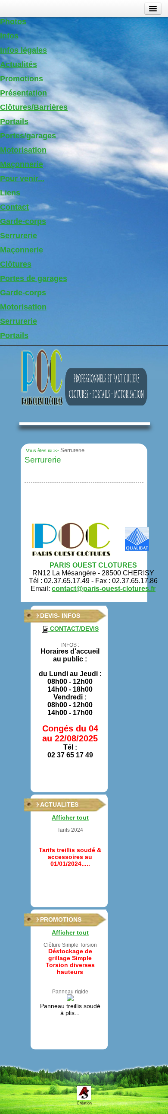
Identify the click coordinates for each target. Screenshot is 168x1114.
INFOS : (70, 645)
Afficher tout (70, 817)
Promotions (21, 78)
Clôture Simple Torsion (70, 945)
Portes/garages (28, 135)
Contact (14, 207)
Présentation (23, 93)
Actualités (18, 64)
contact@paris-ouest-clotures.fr (104, 588)
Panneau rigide (70, 991)
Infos (9, 36)
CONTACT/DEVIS (73, 628)
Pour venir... (22, 178)
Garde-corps (23, 221)
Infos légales (23, 50)
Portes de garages (33, 278)
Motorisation (23, 150)
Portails (14, 121)
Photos (13, 21)
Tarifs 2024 (70, 830)
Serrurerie (18, 235)
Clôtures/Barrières (34, 107)
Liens (10, 192)
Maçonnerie (21, 164)
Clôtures (15, 264)
